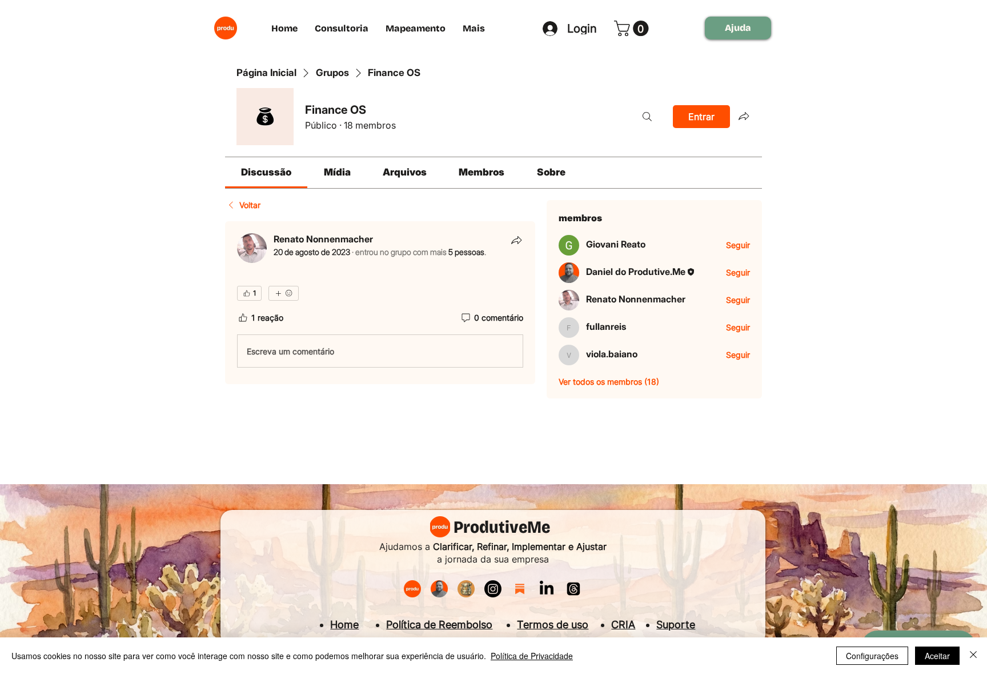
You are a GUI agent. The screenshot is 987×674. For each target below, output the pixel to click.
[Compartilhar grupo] (744, 116)
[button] (633, 28)
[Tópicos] (573, 588)
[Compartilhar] (516, 240)
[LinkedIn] (546, 588)
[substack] (519, 588)
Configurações (872, 655)
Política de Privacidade (532, 655)
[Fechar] (973, 656)
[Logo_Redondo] (412, 588)
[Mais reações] (283, 293)
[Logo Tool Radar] (466, 588)
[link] (266, 172)
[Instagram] (492, 588)
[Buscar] (647, 116)
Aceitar (937, 655)
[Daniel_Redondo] (439, 588)
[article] (380, 303)
